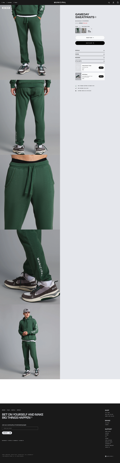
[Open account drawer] (113, 2)
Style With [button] (78, 61)
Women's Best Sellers (109, 416)
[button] (90, 38)
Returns (106, 434)
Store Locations (108, 440)
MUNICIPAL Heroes (108, 441)
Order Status (107, 431)
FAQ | (26, 454)
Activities (10, 2)
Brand (16, 2)
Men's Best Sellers (109, 414)
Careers (106, 424)
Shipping (107, 433)
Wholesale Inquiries (109, 445)
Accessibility (108, 443)
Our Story (107, 422)
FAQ (106, 436)
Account (106, 438)
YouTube (20, 440)
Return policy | (21, 454)
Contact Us (107, 447)
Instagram (4, 440)
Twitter (9, 440)
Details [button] (77, 50)
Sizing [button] (77, 54)
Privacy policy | (14, 454)
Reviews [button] (77, 57)
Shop (4, 2)
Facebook (15, 440)
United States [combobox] (110, 456)
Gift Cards (107, 412)
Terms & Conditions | (6, 454)
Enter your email (8, 428)
